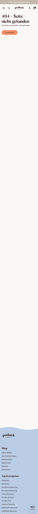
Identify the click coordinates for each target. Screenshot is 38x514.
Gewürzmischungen (9, 456)
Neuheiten (6, 480)
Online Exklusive (8, 494)
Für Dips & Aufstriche (10, 487)
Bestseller (5, 484)
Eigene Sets (6, 463)
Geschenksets (7, 459)
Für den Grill (6, 501)
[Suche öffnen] (9, 8)
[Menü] (4, 8)
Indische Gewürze (8, 504)
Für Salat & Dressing (9, 491)
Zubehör (5, 466)
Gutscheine (6, 469)
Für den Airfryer (8, 497)
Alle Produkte (7, 453)
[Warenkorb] (34, 8)
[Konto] (29, 8)
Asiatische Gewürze (9, 511)
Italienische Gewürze (9, 507)
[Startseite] (19, 8)
